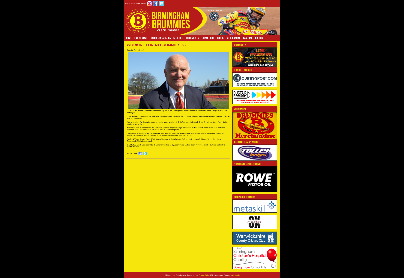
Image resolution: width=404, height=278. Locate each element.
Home (129, 38)
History (259, 38)
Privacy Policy (204, 275)
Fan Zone (247, 38)
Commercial (208, 38)
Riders (220, 38)
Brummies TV (192, 38)
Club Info (178, 38)
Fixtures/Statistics (160, 38)
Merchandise (233, 38)
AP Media (236, 275)
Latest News (140, 38)
